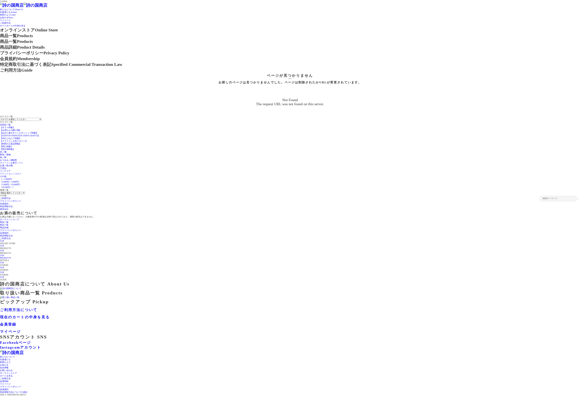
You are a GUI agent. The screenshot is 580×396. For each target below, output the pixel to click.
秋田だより (5, 362)
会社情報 (4, 368)
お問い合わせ (6, 370)
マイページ (5, 384)
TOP (2, 241)
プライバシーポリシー (10, 387)
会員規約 (4, 389)
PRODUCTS (5, 258)
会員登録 (4, 381)
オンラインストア (8, 373)
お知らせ (4, 365)
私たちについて (7, 357)
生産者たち (5, 359)
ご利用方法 (5, 378)
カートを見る (6, 376)
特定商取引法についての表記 (13, 392)
